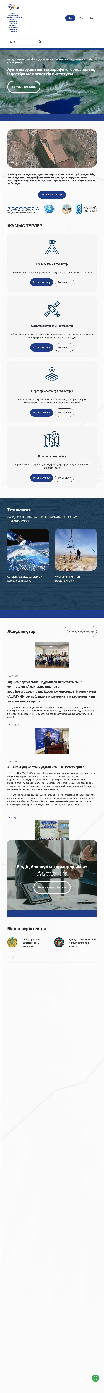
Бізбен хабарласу (52, 194)
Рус (81, 18)
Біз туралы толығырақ (24, 86)
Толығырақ (64, 282)
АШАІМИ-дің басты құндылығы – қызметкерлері (46, 767)
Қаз (70, 18)
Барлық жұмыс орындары (52, 887)
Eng (91, 18)
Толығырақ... (13, 724)
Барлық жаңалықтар (80, 631)
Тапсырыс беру (41, 282)
